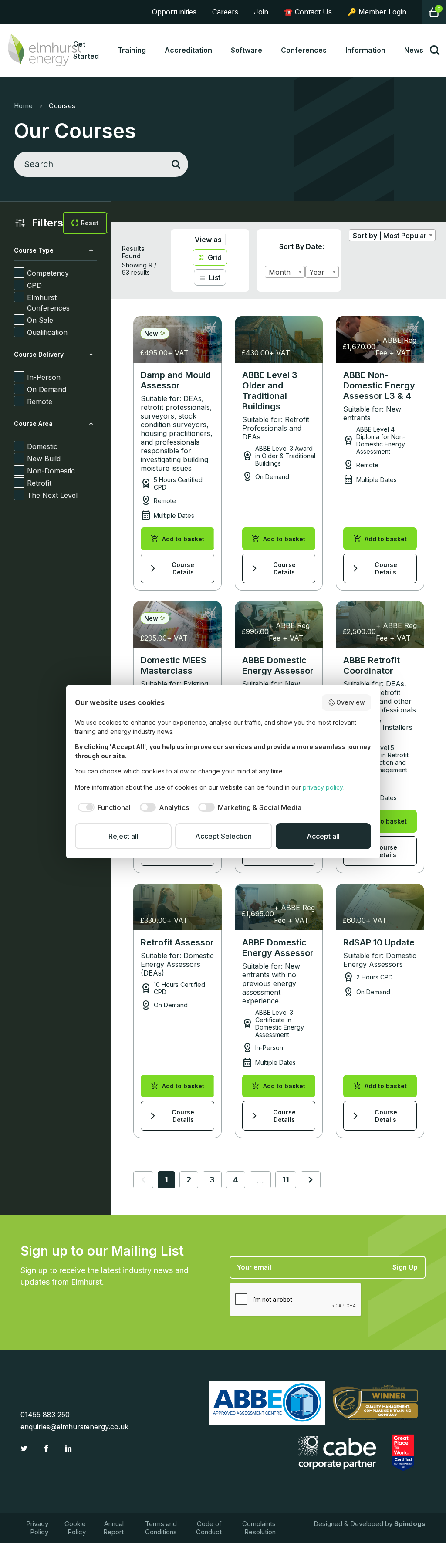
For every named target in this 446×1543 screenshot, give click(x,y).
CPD (34, 285)
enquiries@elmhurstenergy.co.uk (74, 1426)
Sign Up (405, 1267)
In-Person (44, 377)
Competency (48, 273)
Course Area (33, 423)
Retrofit (39, 483)
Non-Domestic (51, 470)
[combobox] (285, 272)
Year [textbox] (316, 272)
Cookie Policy (75, 1527)
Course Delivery (39, 354)
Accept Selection (223, 836)
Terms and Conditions (161, 1527)
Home (23, 105)
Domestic (42, 446)
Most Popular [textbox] (404, 235)
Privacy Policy (37, 1527)
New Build (44, 458)
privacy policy (323, 787)
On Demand (46, 389)
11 (285, 1179)
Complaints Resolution (259, 1527)
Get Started (86, 50)
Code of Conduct (209, 1527)
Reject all (123, 836)
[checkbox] (103, 807)
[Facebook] (47, 1448)
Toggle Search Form (434, 50)
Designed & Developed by (370, 1523)
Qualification (47, 332)
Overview (350, 702)
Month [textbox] (280, 272)
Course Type (34, 250)
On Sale (40, 320)
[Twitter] (25, 1448)
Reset (89, 222)
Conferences (304, 50)
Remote (39, 401)
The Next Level (52, 495)
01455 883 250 (45, 1414)
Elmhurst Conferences (48, 302)
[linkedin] (69, 1448)
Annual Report (113, 1527)
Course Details (171, 568)
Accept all (323, 836)
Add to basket (177, 539)
